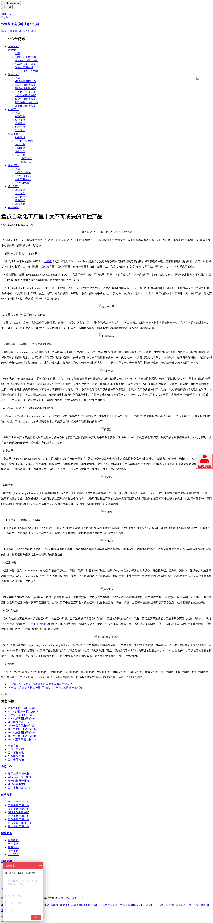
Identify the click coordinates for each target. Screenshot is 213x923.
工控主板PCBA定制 (26, 70)
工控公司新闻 (23, 172)
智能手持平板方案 (25, 88)
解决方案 (13, 74)
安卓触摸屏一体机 (25, 63)
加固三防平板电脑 (25, 56)
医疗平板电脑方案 (25, 95)
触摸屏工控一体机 (87, 905)
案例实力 (13, 109)
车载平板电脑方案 (25, 84)
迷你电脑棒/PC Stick (19, 722)
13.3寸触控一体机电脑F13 (23, 711)
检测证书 (20, 123)
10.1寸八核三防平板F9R (22, 736)
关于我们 (13, 186)
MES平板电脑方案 (25, 81)
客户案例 (20, 119)
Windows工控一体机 (26, 60)
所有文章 (13, 745)
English (5, 17)
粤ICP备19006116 (71, 897)
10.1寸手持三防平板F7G (22, 729)
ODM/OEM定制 (24, 140)
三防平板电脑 (51, 905)
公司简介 (20, 189)
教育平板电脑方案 (25, 98)
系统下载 (26, 158)
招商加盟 (20, 147)
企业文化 (20, 193)
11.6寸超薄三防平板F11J (22, 718)
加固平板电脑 (68, 905)
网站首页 (13, 46)
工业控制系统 (41, 623)
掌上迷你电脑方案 (25, 105)
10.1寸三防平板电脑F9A (22, 739)
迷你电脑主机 (184, 905)
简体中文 (7, 6)
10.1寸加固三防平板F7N (22, 732)
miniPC (140, 905)
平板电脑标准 (23, 179)
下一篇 (45, 687)
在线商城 (13, 207)
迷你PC (150, 905)
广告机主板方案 (166, 905)
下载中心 (20, 154)
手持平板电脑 (128, 905)
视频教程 (20, 116)
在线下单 (20, 144)
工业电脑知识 (23, 182)
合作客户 (20, 130)
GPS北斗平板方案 (25, 91)
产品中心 (13, 49)
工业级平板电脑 (109, 905)
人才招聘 (20, 196)
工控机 (48, 261)
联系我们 (20, 200)
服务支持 (13, 133)
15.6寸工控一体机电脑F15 (23, 708)
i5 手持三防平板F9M (20, 715)
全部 (17, 53)
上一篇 (40, 684)
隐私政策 (20, 203)
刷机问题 (20, 151)
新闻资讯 (13, 165)
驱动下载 (26, 161)
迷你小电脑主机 (24, 67)
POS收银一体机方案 (26, 102)
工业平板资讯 (23, 175)
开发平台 (20, 126)
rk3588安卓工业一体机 (21, 725)
